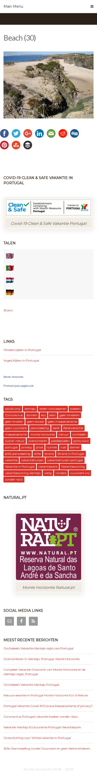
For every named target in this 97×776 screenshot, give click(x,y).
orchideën (79, 434)
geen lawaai (35, 421)
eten (52, 415)
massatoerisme (16, 434)
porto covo (81, 441)
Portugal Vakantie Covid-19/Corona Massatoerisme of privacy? (48, 706)
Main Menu (13, 6)
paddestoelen (60, 441)
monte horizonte (42, 434)
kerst (56, 428)
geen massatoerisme (62, 421)
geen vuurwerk (16, 428)
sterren (75, 447)
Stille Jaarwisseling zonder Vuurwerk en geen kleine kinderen (46, 748)
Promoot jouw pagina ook (18, 385)
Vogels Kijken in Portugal (21, 360)
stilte (37, 454)
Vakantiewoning (73, 466)
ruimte (52, 447)
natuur (63, 434)
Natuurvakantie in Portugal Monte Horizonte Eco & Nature (45, 695)
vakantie (11, 460)
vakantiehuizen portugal (65, 460)
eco (43, 415)
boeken (75, 409)
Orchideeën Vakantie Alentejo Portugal (31, 684)
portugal (11, 447)
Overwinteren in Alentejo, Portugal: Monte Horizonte (41, 659)
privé (39, 447)
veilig (48, 473)
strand (49, 454)
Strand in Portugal (70, 454)
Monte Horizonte (13, 376)
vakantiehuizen (32, 460)
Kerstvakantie (73, 428)
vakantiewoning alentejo (23, 473)
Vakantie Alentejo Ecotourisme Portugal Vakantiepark (42, 727)
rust (63, 447)
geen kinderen (69, 415)
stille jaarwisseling (17, 454)
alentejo (30, 409)
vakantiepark (47, 466)
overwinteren (37, 441)
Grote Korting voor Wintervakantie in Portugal (37, 738)
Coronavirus (14, 415)
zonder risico (14, 479)
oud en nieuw (14, 441)
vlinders (60, 473)
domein (31, 415)
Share (7, 310)
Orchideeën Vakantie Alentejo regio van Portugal (38, 648)
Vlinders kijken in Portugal (22, 350)
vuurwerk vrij (80, 473)
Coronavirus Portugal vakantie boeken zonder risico (40, 716)
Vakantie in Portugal (20, 466)
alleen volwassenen (52, 409)
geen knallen (14, 421)
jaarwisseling (40, 428)
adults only (13, 409)
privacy (26, 447)
